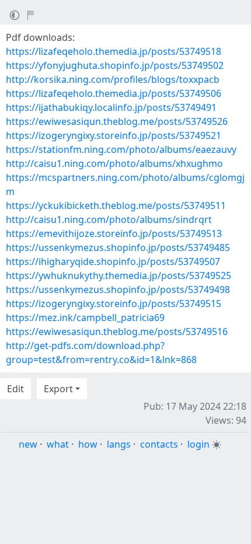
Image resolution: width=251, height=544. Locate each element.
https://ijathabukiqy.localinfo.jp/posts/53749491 (111, 107)
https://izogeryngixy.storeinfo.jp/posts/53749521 (113, 135)
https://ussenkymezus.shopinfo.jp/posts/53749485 (118, 247)
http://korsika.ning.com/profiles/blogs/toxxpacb (112, 79)
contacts (159, 444)
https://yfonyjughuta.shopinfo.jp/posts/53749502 (115, 65)
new (28, 444)
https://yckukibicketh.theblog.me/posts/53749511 (116, 205)
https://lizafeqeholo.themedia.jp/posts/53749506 (113, 93)
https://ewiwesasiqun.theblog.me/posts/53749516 (117, 331)
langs (119, 444)
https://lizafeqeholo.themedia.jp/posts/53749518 (113, 51)
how (87, 444)
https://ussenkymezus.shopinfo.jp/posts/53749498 (118, 289)
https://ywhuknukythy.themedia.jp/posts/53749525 (118, 275)
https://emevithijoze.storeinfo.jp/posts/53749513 (114, 233)
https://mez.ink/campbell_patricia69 (85, 317)
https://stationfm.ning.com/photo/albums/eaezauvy (121, 149)
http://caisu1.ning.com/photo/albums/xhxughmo (114, 163)
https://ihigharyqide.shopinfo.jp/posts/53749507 (113, 261)
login (198, 444)
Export (58, 388)
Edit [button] (15, 388)
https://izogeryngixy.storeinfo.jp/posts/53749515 (113, 303)
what (58, 444)
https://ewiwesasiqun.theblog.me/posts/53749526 (117, 121)
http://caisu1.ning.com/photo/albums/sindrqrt (109, 219)
